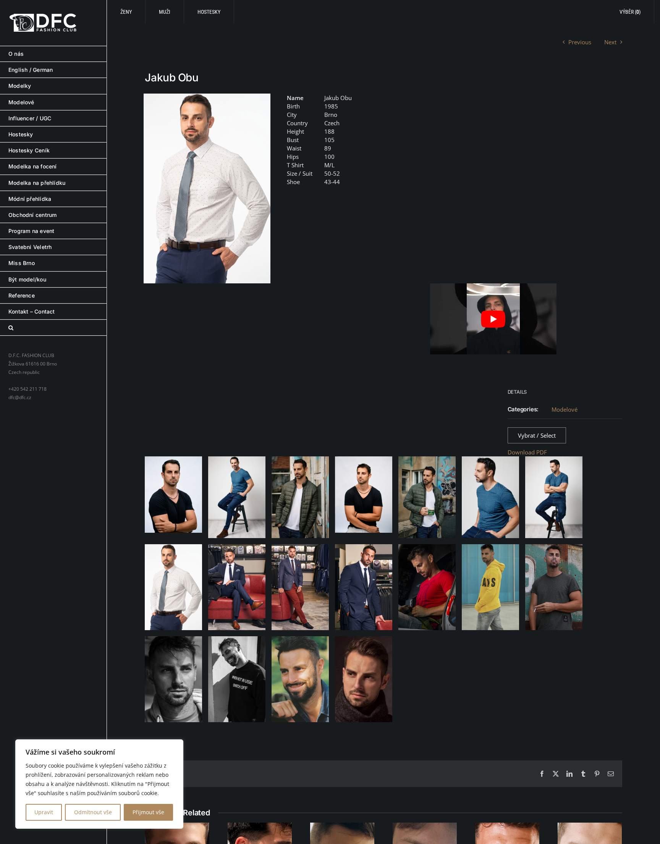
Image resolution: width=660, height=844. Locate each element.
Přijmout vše (148, 812)
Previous (579, 42)
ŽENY (126, 12)
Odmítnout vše (93, 812)
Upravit (43, 812)
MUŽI (164, 12)
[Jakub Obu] (207, 188)
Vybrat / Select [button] (537, 435)
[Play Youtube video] (493, 318)
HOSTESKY (208, 12)
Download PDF (527, 452)
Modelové (565, 409)
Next (610, 42)
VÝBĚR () (630, 12)
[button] (53, 328)
